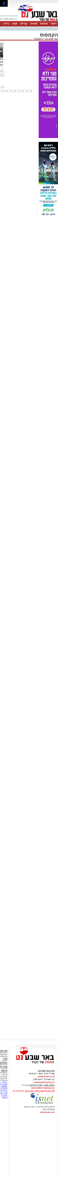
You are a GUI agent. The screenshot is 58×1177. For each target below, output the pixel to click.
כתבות (4, 1060)
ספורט (33, 23)
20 (31, 91)
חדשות (44, 23)
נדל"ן (6, 23)
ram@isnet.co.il (46, 1076)
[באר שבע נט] (36, 1063)
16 (15, 91)
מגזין (14, 23)
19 (27, 91)
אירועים (4, 1078)
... (2, 68)
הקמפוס (38, 38)
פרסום (4, 1098)
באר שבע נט (51, 38)
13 (2, 91)
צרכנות (4, 1068)
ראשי (54, 23)
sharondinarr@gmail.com (43, 1088)
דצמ (2, 87)
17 (19, 91)
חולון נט (4, 1096)
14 (6, 91)
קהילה (23, 23)
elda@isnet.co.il (47, 1112)
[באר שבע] (38, 20)
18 (23, 91)
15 (11, 91)
